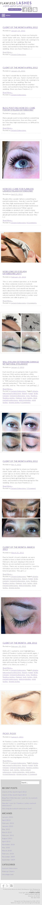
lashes (29, 398)
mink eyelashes (25, 400)
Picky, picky (9, 733)
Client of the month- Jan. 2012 (20, 643)
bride (36, 393)
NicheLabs (36, 902)
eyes (28, 396)
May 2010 (6, 847)
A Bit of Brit (36, 901)
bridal (30, 393)
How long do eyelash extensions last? (15, 272)
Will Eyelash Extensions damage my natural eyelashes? (21, 363)
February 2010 (8, 854)
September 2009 (8, 860)
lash (24, 398)
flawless (34, 396)
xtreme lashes (14, 402)
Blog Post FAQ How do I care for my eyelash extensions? (19, 109)
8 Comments (32, 223)
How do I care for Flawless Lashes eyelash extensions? (18, 190)
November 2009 (8, 857)
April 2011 (6, 841)
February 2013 (8, 823)
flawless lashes (9, 398)
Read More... (8, 52)
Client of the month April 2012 (20, 27)
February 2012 (8, 835)
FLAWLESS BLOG (15, 9)
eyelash (6, 396)
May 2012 (6, 829)
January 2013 (7, 826)
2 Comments (32, 303)
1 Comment (31, 488)
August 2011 (7, 838)
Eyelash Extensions (18, 54)
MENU (8, 15)
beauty (24, 393)
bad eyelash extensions (12, 393)
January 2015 (7, 817)
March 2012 (7, 832)
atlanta (35, 391)
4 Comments (25, 402)
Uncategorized (8, 874)
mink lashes (30, 772)
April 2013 (6, 820)
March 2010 (7, 851)
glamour (19, 398)
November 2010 (8, 844)
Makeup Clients (8, 871)
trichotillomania (9, 774)
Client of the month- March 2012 (19, 548)
